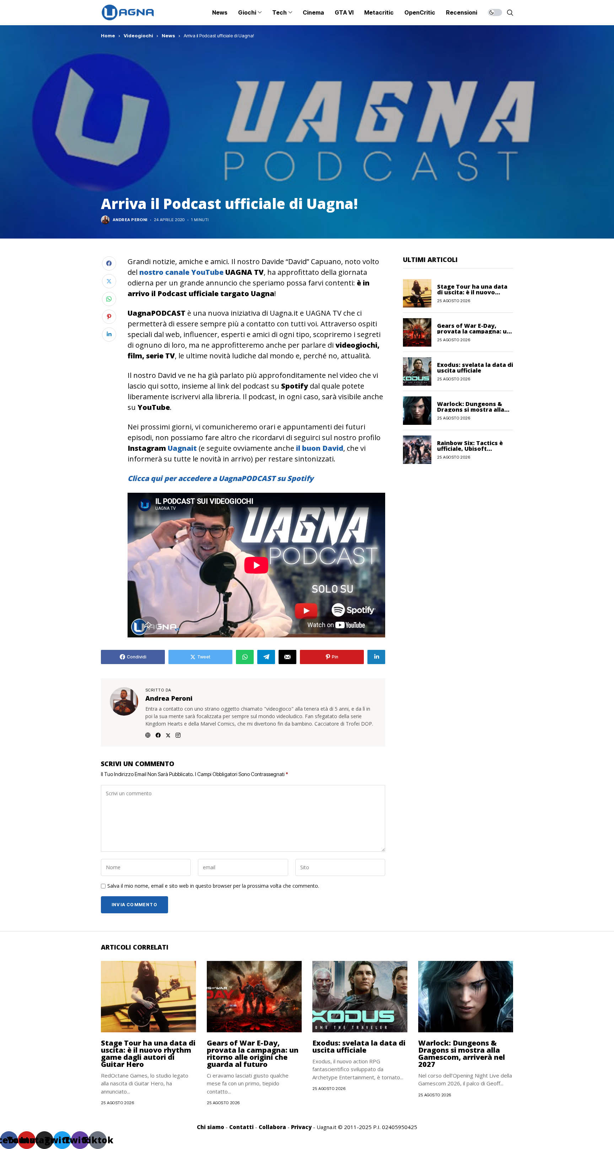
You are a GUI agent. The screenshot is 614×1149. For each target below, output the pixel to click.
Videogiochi (138, 35)
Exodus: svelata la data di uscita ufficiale (475, 367)
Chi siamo (210, 1127)
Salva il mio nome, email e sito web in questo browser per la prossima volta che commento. (213, 886)
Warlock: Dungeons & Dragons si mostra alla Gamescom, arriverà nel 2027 (461, 1053)
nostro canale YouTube (180, 272)
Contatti (241, 1127)
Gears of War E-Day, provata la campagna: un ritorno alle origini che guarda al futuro (252, 1053)
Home (108, 35)
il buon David (319, 448)
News (168, 35)
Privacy (301, 1127)
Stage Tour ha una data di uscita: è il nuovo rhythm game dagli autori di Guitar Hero (148, 1053)
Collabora (272, 1127)
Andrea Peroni (130, 220)
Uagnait (182, 448)
